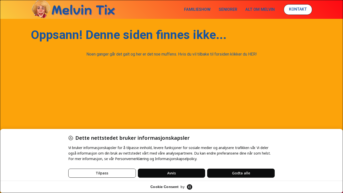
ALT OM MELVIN (260, 9)
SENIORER (228, 9)
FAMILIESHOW (197, 9)
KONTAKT (298, 9)
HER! (252, 54)
